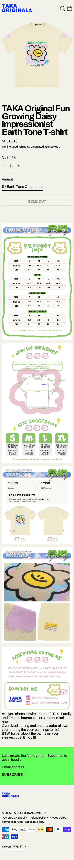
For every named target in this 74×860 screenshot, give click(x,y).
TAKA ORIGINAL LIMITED (29, 812)
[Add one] (18, 166)
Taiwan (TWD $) (12, 846)
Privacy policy (57, 817)
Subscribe (12, 775)
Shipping (24, 146)
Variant (7, 179)
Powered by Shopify (14, 817)
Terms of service (12, 821)
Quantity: (9, 157)
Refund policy (37, 817)
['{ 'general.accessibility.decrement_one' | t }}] (3, 166)
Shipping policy (34, 821)
